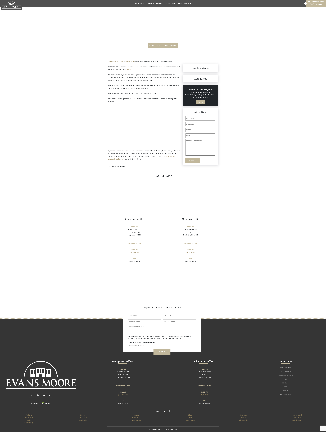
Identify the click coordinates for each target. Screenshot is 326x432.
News (174, 3)
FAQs (285, 379)
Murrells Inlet (82, 420)
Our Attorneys (140, 3)
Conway (82, 415)
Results (167, 3)
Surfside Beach (297, 420)
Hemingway (243, 415)
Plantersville (243, 420)
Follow (200, 102)
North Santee (136, 420)
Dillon (190, 415)
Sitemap (285, 391)
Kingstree (190, 417)
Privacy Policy (285, 395)
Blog (180, 3)
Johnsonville (136, 417)
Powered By (36, 403)
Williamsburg (28, 423)
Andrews (29, 415)
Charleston (136, 415)
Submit (192, 160)
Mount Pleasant (297, 417)
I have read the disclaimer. (136, 345)
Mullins (28, 420)
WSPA (128, 69)
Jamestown (29, 417)
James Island (297, 415)
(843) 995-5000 (316, 4)
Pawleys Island (190, 420)
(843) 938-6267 (190, 252)
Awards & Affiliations (285, 375)
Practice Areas (154, 3)
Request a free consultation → (163, 45)
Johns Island (82, 417)
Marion (243, 417)
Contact (187, 3)
